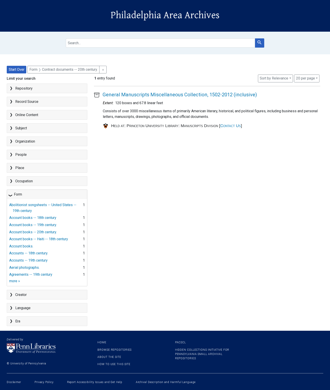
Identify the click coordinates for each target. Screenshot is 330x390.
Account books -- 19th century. (33, 225)
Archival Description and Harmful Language (166, 382)
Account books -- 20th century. (33, 232)
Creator (21, 295)
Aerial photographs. (24, 267)
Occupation (24, 181)
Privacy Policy (44, 382)
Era (17, 321)
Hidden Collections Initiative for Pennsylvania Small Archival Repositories (202, 354)
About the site (109, 357)
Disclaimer (14, 382)
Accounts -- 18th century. (28, 253)
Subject (21, 128)
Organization (25, 141)
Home (101, 342)
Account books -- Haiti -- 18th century (38, 239)
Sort (274, 78)
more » (14, 281)
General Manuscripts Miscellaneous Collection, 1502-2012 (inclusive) (180, 94)
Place (19, 168)
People (21, 154)
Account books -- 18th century (32, 218)
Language (23, 308)
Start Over (16, 69)
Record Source (26, 101)
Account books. (21, 246)
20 (305, 78)
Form (18, 194)
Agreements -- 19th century (30, 274)
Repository (24, 88)
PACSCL (180, 342)
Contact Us (230, 125)
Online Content (26, 115)
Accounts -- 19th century (28, 260)
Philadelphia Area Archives (165, 15)
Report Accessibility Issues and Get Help (94, 382)
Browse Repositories (114, 349)
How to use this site (113, 364)
